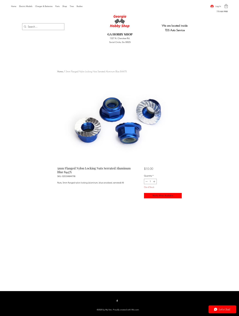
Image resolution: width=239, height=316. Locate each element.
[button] (226, 6)
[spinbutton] (150, 181)
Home (60, 71)
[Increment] (154, 181)
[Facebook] (117, 300)
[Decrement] (146, 181)
